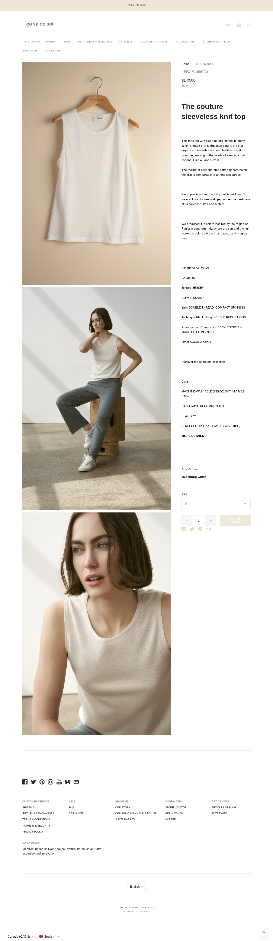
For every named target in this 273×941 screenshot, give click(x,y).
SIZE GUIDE (76, 813)
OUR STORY (54, 50)
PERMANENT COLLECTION (95, 41)
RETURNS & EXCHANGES (38, 813)
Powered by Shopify (136, 911)
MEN (67, 41)
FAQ (71, 807)
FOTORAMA (29, 41)
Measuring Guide (194, 476)
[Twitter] (33, 782)
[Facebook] (25, 782)
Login (226, 25)
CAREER (170, 819)
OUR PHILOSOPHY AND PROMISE (136, 813)
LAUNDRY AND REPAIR (217, 41)
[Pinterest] (42, 782)
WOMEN (51, 41)
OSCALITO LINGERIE (154, 41)
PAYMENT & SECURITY (36, 825)
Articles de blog (224, 807)
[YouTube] (59, 782)
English (135, 886)
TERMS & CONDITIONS (36, 819)
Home (186, 64)
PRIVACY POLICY (33, 831)
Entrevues (219, 813)
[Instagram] (50, 782)
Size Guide (189, 469)
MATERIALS (125, 41)
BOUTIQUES (30, 50)
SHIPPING (28, 807)
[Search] (249, 26)
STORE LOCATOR (176, 807)
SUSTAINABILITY (125, 819)
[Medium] (67, 782)
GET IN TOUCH (174, 813)
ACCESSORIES (185, 41)
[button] (21, 936)
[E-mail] (76, 782)
